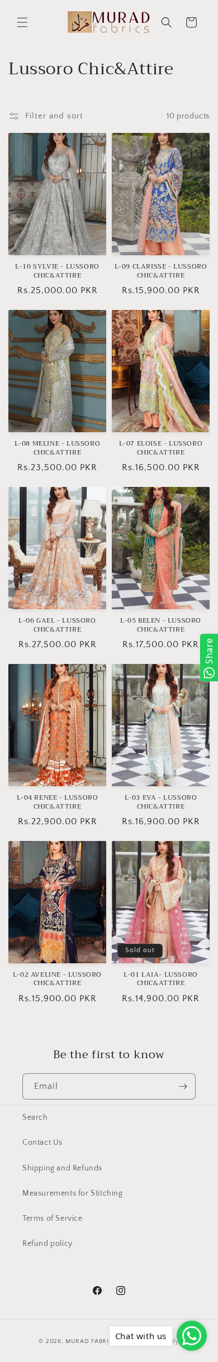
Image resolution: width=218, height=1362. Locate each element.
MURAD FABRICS (91, 1341)
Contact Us (42, 1142)
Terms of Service (52, 1218)
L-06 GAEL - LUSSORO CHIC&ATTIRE (57, 625)
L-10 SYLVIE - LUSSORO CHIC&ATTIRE (57, 271)
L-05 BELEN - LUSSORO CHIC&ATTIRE (160, 625)
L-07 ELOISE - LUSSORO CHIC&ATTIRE (161, 448)
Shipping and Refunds (62, 1168)
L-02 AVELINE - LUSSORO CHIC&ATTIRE (57, 979)
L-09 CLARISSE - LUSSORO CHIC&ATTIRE (161, 271)
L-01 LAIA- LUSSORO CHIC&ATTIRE (161, 979)
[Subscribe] (182, 1086)
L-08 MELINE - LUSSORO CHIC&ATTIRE (58, 448)
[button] (22, 22)
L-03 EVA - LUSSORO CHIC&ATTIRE (161, 802)
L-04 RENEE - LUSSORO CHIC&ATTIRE (57, 802)
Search (35, 1117)
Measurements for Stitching (72, 1193)
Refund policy (47, 1243)
